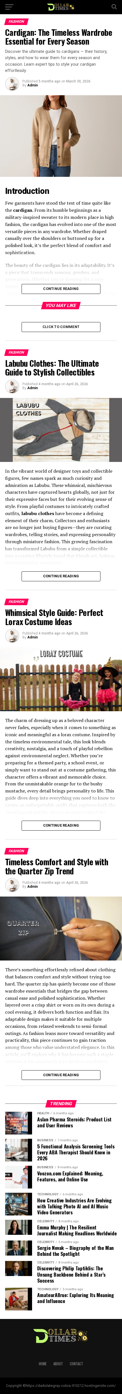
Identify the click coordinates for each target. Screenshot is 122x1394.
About (58, 1363)
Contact (76, 1363)
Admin (32, 85)
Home (43, 1363)
